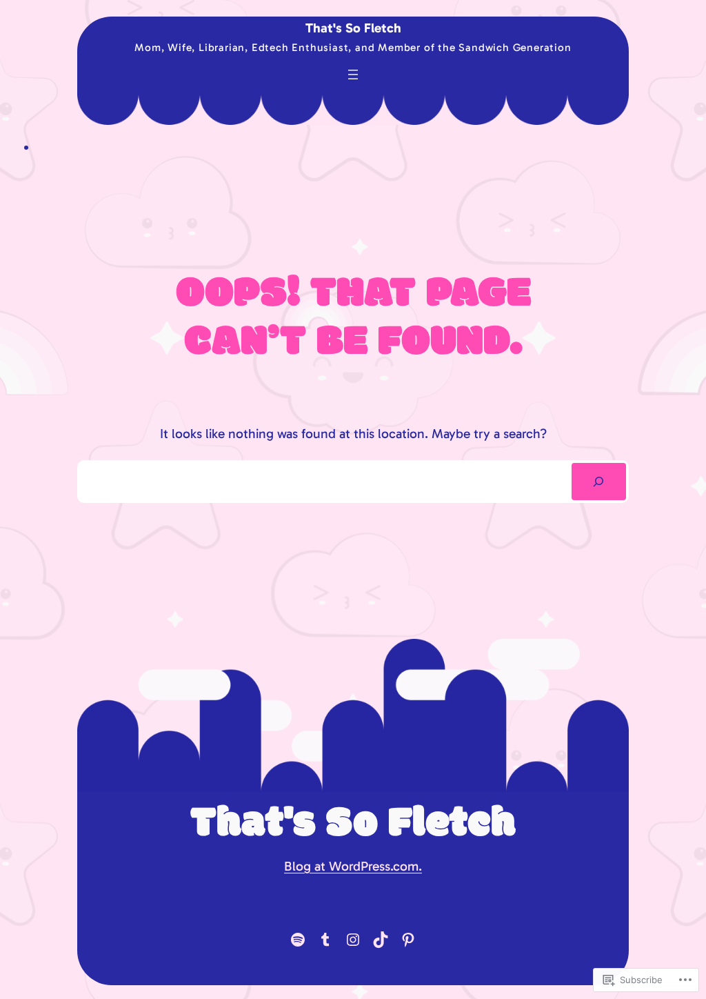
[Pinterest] (408, 939)
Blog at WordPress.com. (353, 866)
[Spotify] (298, 939)
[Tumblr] (325, 939)
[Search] (599, 481)
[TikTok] (380, 939)
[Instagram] (353, 939)
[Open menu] (353, 74)
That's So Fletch (353, 28)
